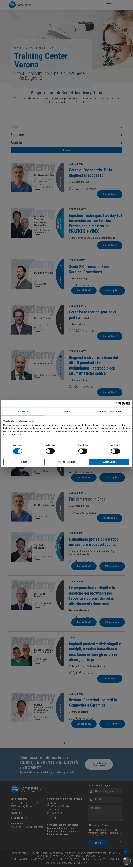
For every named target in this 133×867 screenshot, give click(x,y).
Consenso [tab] (23, 411)
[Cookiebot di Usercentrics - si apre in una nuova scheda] (115, 403)
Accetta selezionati (66, 462)
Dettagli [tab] (66, 411)
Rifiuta (24, 462)
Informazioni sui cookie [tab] (110, 411)
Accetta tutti (109, 462)
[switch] (50, 451)
